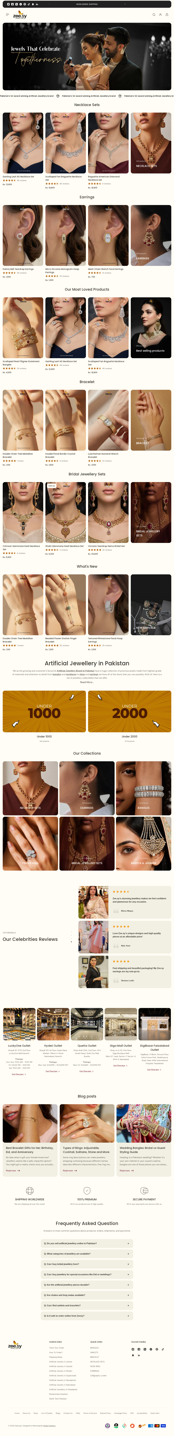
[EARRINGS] (151, 235)
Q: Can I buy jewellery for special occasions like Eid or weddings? (77, 1274)
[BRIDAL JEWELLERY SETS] (151, 512)
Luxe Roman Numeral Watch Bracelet (103, 455)
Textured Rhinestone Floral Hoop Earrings (105, 640)
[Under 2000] (129, 716)
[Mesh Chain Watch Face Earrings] (108, 235)
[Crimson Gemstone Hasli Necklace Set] (23, 512)
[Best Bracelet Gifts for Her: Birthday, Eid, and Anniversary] (30, 1140)
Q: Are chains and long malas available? (64, 1295)
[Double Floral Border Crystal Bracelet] (65, 420)
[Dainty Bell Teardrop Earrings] (23, 235)
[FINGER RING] (30, 844)
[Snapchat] (33, 4)
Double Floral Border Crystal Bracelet (60, 455)
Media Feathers (49, 1426)
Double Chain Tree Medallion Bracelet (18, 455)
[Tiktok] (29, 4)
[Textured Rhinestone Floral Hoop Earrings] (108, 604)
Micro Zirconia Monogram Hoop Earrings (62, 271)
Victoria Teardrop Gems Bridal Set (106, 546)
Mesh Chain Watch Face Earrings (105, 269)
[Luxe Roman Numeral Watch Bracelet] (108, 420)
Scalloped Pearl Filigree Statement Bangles (21, 363)
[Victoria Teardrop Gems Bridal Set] (108, 512)
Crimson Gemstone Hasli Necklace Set (21, 548)
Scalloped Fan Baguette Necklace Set (63, 178)
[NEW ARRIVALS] (151, 604)
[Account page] (160, 15)
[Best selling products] (151, 327)
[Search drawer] (154, 15)
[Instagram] (8, 4)
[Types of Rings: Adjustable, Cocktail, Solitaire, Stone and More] (87, 1140)
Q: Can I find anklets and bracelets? (62, 1305)
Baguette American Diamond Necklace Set (104, 178)
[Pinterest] (25, 4)
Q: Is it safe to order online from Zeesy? (64, 1316)
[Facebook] (12, 4)
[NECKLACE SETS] (151, 143)
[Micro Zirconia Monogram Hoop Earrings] (65, 235)
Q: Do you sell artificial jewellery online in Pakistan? (70, 1243)
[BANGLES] (143, 788)
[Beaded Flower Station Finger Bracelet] (65, 604)
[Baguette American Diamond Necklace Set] (108, 143)
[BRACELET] (151, 420)
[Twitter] (17, 4)
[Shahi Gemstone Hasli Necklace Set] (65, 512)
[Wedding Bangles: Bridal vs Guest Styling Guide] (143, 1140)
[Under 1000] (44, 716)
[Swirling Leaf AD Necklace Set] (23, 143)
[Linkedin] (37, 4)
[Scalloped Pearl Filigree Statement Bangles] (23, 327)
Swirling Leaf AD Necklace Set (18, 176)
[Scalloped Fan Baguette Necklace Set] (65, 143)
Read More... (87, 682)
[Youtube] (21, 4)
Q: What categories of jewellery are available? (67, 1254)
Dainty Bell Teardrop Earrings (18, 269)
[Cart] (167, 15)
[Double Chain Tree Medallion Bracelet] (23, 420)
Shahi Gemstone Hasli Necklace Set (64, 546)
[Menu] (7, 15)
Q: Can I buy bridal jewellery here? (61, 1264)
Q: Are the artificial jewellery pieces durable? (66, 1285)
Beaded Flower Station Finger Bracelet (61, 640)
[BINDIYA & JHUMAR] (143, 844)
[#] (87, 56)
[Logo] (20, 14)
